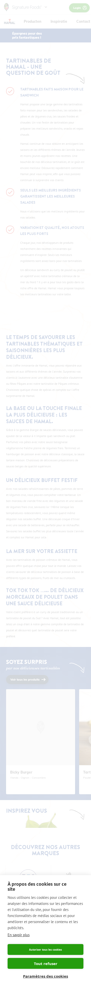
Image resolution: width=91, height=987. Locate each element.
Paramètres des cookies (45, 976)
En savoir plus (19, 934)
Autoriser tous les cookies (45, 949)
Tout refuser (45, 963)
